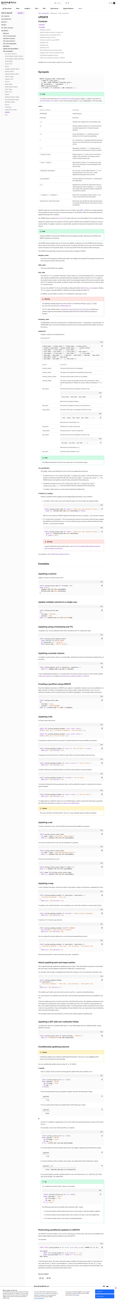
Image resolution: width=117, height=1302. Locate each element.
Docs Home (6, 8)
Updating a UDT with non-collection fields (52, 53)
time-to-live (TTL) (61, 218)
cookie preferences (39, 1293)
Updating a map (44, 47)
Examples (42, 27)
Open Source (55, 8)
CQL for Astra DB (43, 13)
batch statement (47, 676)
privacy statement (39, 1298)
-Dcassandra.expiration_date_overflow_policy (75, 309)
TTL (50, 275)
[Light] (110, 3)
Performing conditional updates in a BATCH (52, 58)
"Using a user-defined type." (71, 803)
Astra (18, 8)
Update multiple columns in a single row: (51, 32)
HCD (37, 8)
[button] (115, 1288)
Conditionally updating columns (49, 55)
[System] (114, 3)
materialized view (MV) (67, 98)
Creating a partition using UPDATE (49, 40)
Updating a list (44, 42)
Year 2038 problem (63, 306)
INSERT (81, 210)
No (49, 1278)
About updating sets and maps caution (51, 50)
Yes (41, 1278)
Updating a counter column (48, 37)
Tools (80, 8)
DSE (45, 8)
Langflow (28, 8)
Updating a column (45, 30)
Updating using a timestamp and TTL (50, 35)
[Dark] (112, 3)
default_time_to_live (86, 288)
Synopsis (42, 25)
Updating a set (44, 45)
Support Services (69, 8)
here (77, 1295)
